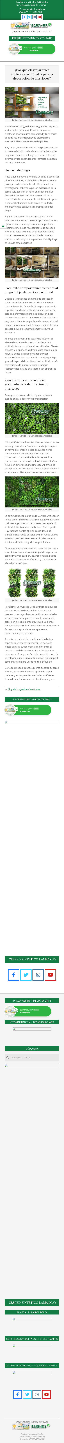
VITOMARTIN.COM (36, 1439)
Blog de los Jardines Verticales (24, 689)
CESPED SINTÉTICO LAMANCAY (32, 959)
